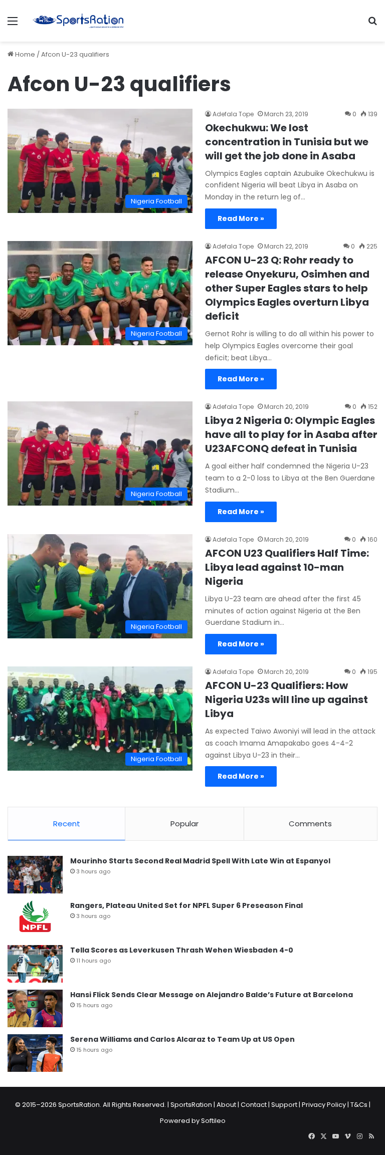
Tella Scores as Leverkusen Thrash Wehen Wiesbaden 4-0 (181, 950)
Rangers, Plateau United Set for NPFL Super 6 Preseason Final (186, 905)
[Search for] (372, 25)
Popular (184, 823)
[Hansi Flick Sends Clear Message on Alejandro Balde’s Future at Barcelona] (35, 1008)
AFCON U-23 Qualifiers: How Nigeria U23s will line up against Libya (286, 699)
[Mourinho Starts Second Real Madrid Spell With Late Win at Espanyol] (35, 874)
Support (284, 1104)
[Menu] (13, 25)
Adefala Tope (233, 114)
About (226, 1104)
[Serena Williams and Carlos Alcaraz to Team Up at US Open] (35, 1053)
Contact (254, 1104)
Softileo (213, 1120)
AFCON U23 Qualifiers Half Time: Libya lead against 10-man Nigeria (287, 567)
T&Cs (358, 1104)
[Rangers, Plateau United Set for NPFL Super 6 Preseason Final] (35, 919)
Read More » (241, 218)
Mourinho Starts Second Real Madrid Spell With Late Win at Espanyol (200, 861)
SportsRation (191, 1104)
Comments (310, 823)
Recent (66, 823)
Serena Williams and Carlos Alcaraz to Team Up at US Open (182, 1039)
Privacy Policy (324, 1104)
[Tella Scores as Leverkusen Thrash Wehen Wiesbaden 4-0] (35, 964)
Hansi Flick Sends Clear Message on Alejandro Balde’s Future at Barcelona (211, 995)
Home (24, 54)
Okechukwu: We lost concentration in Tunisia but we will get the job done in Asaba (286, 142)
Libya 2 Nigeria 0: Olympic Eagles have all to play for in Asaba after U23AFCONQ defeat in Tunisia (291, 434)
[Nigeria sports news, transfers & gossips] (78, 21)
